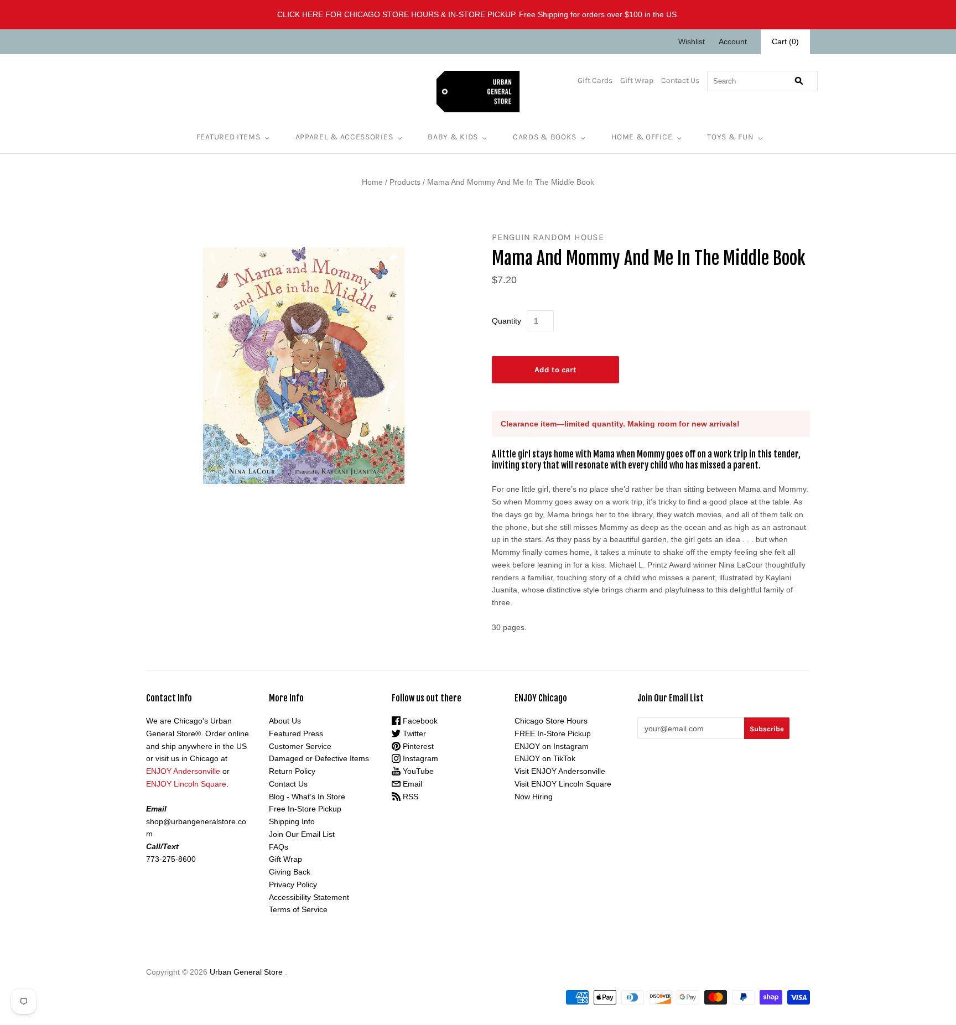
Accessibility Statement (309, 897)
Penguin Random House (548, 237)
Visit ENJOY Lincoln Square (563, 783)
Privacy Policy (293, 884)
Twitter (413, 733)
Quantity (506, 320)
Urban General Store (246, 971)
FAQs (278, 846)
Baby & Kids (453, 137)
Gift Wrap (636, 80)
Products (404, 182)
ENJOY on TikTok (545, 758)
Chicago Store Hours (551, 720)
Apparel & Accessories (344, 137)
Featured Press (296, 733)
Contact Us (680, 80)
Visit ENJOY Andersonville (560, 771)
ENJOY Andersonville (183, 771)
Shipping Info (292, 821)
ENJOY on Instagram (552, 746)
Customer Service (300, 746)
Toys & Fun (730, 137)
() (785, 41)
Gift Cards (595, 80)
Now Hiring (534, 796)
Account (733, 41)
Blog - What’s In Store (307, 796)
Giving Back (289, 871)
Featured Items (228, 137)
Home (372, 182)
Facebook (419, 720)
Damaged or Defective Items (319, 758)
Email (411, 783)
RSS (409, 796)
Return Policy (292, 771)
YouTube (417, 771)
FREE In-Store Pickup (553, 733)
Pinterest (417, 746)
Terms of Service (298, 909)
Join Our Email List (302, 834)
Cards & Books (544, 137)
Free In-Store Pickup (305, 808)
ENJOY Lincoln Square (186, 783)
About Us (285, 720)
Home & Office (641, 137)
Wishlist (691, 41)
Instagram (419, 758)
